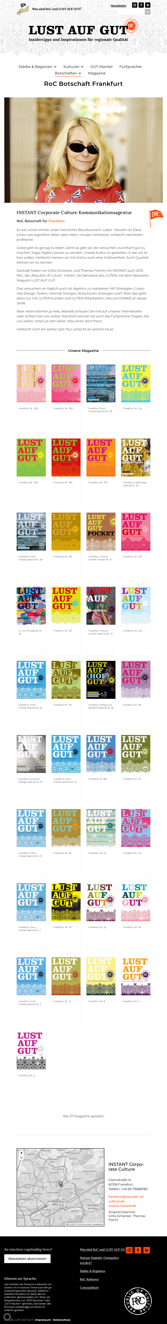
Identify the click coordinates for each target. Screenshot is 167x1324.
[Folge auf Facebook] (141, 5)
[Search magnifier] (147, 11)
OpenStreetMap (85, 1224)
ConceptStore (89, 1287)
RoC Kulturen (89, 1279)
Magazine (97, 73)
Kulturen (71, 67)
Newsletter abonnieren (27, 1259)
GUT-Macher (102, 67)
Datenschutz (61, 1319)
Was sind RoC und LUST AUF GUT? (56, 9)
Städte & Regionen (35, 67)
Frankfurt (56, 221)
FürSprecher (130, 67)
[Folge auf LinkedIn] (147, 5)
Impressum (43, 1319)
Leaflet (71, 1224)
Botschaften (66, 73)
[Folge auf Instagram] (134, 5)
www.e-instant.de (122, 1206)
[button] (61, 1184)
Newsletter (118, 6)
